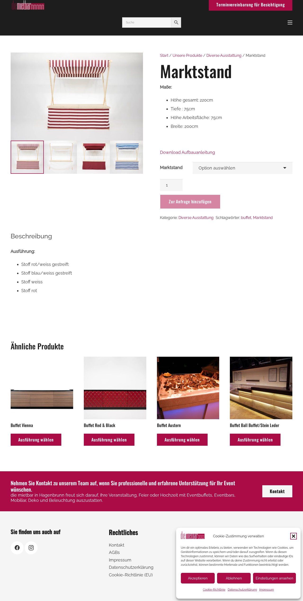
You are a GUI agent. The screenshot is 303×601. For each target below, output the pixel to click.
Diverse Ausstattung (223, 55)
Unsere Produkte (187, 55)
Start (164, 55)
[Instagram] (31, 547)
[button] (293, 536)
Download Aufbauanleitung (187, 152)
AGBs (114, 552)
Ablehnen (234, 578)
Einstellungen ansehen (274, 578)
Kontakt (116, 545)
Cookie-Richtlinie (214, 589)
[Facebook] (17, 547)
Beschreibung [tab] (31, 236)
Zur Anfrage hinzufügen (190, 201)
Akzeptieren (198, 578)
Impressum (266, 589)
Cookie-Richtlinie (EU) (131, 574)
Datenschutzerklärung (242, 589)
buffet (246, 217)
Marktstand (171, 167)
